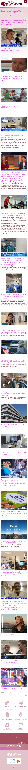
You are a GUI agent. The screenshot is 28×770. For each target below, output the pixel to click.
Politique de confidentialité (20, 737)
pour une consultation (7, 708)
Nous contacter (17, 740)
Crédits (10, 740)
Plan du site (21, 734)
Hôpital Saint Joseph (11, 734)
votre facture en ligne (7, 729)
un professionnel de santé (21, 718)
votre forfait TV (20, 729)
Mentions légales (8, 737)
